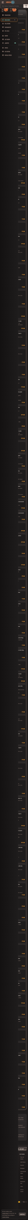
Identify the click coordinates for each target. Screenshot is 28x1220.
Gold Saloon (23, 1162)
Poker (21, 1186)
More (24, 1202)
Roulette (22, 1165)
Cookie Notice (5, 1213)
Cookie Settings (5, 1217)
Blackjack (22, 1168)
